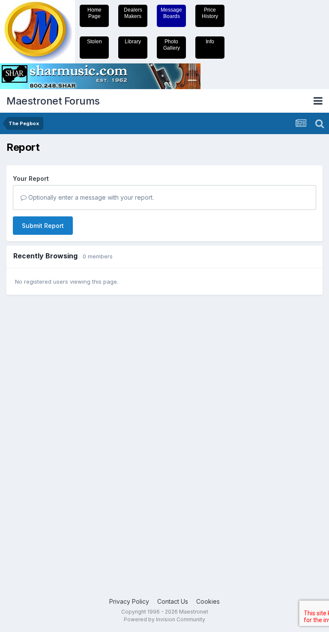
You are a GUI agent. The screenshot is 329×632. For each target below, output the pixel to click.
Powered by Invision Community (164, 619)
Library (133, 42)
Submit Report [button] (43, 225)
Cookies (208, 601)
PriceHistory (210, 13)
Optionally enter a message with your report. (90, 197)
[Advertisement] (40, 434)
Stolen (94, 42)
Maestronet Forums (53, 101)
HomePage (94, 13)
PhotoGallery (171, 45)
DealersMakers (133, 13)
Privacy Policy (129, 601)
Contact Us (172, 601)
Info (210, 42)
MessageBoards (171, 13)
